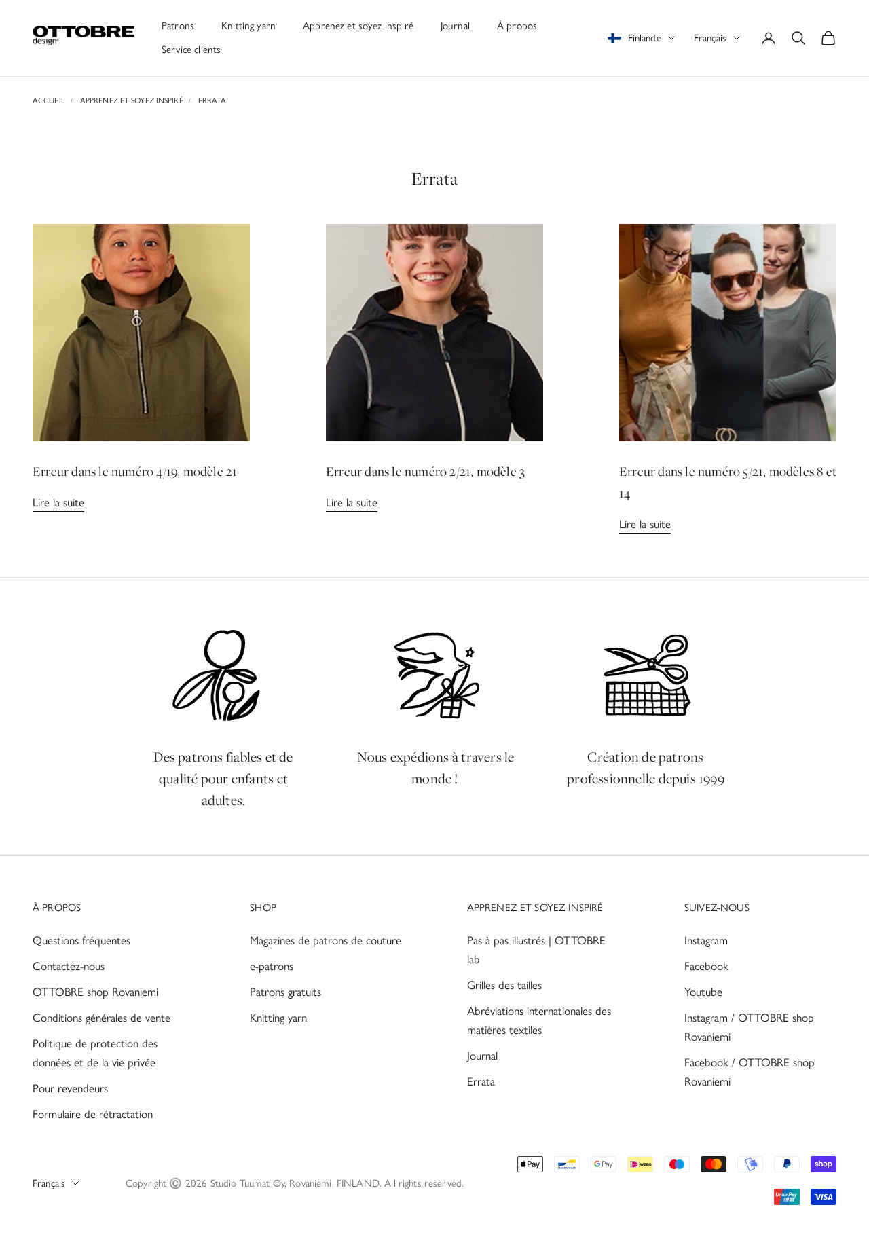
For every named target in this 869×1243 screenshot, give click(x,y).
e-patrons (271, 966)
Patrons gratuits (285, 992)
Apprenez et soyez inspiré (358, 26)
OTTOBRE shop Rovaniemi (95, 992)
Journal (455, 26)
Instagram (706, 940)
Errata (212, 100)
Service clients (191, 49)
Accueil (49, 100)
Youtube (703, 992)
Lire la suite (58, 502)
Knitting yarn (248, 26)
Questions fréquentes (81, 940)
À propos (517, 26)
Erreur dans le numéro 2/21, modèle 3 (425, 471)
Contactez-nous (69, 966)
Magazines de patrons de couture (325, 940)
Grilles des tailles (504, 985)
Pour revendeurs (70, 1088)
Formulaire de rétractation (93, 1114)
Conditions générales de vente (101, 1017)
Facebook (706, 966)
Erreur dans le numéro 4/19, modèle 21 (135, 471)
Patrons (178, 26)
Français (710, 38)
